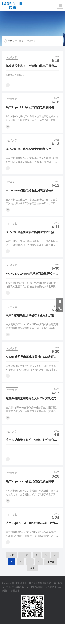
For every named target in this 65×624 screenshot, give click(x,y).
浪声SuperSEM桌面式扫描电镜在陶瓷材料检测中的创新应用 (31, 108)
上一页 (25, 555)
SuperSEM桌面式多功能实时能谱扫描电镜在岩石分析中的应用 (31, 232)
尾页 (32, 568)
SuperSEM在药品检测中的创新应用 (28, 149)
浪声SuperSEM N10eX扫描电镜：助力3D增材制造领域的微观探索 (32, 523)
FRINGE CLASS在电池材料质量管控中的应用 (32, 274)
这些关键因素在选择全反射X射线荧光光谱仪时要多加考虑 (32, 399)
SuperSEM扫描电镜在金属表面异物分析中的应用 (31, 191)
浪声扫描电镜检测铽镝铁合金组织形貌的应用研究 (31, 315)
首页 (21, 41)
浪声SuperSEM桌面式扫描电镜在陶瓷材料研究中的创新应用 (31, 482)
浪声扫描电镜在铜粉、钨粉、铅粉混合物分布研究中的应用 (31, 440)
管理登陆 (14, 590)
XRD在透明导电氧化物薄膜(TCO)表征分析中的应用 (31, 357)
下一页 (50, 561)
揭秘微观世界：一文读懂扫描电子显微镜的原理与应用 (31, 66)
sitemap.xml (37, 587)
